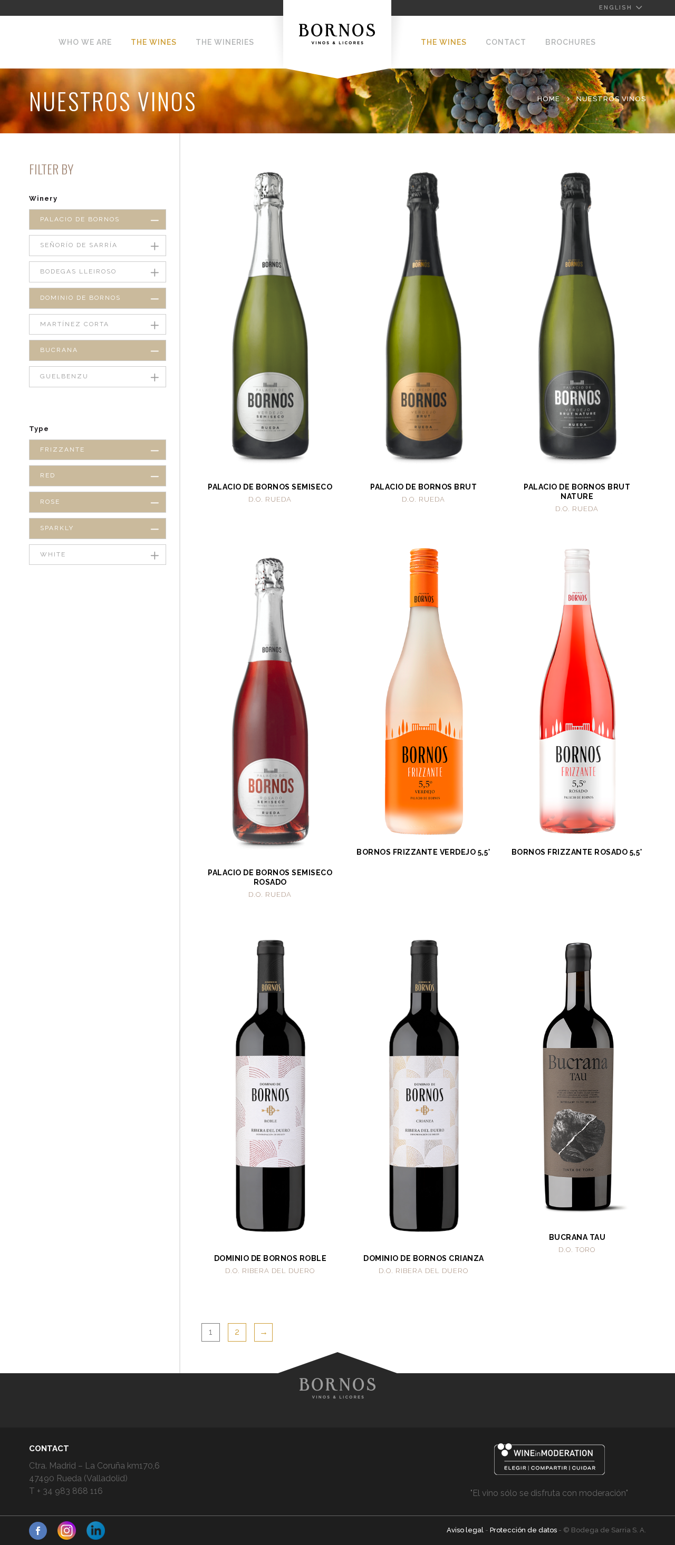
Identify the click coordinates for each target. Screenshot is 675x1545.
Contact (506, 42)
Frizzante (62, 449)
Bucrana (59, 350)
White (53, 554)
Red (47, 475)
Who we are (85, 42)
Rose (50, 501)
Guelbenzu (64, 376)
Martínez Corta (74, 324)
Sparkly (57, 528)
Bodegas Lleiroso (78, 271)
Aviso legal (466, 1530)
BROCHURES (570, 42)
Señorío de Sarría (79, 245)
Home (548, 99)
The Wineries (225, 42)
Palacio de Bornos (80, 219)
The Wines (154, 42)
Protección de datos (524, 1530)
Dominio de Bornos (80, 297)
